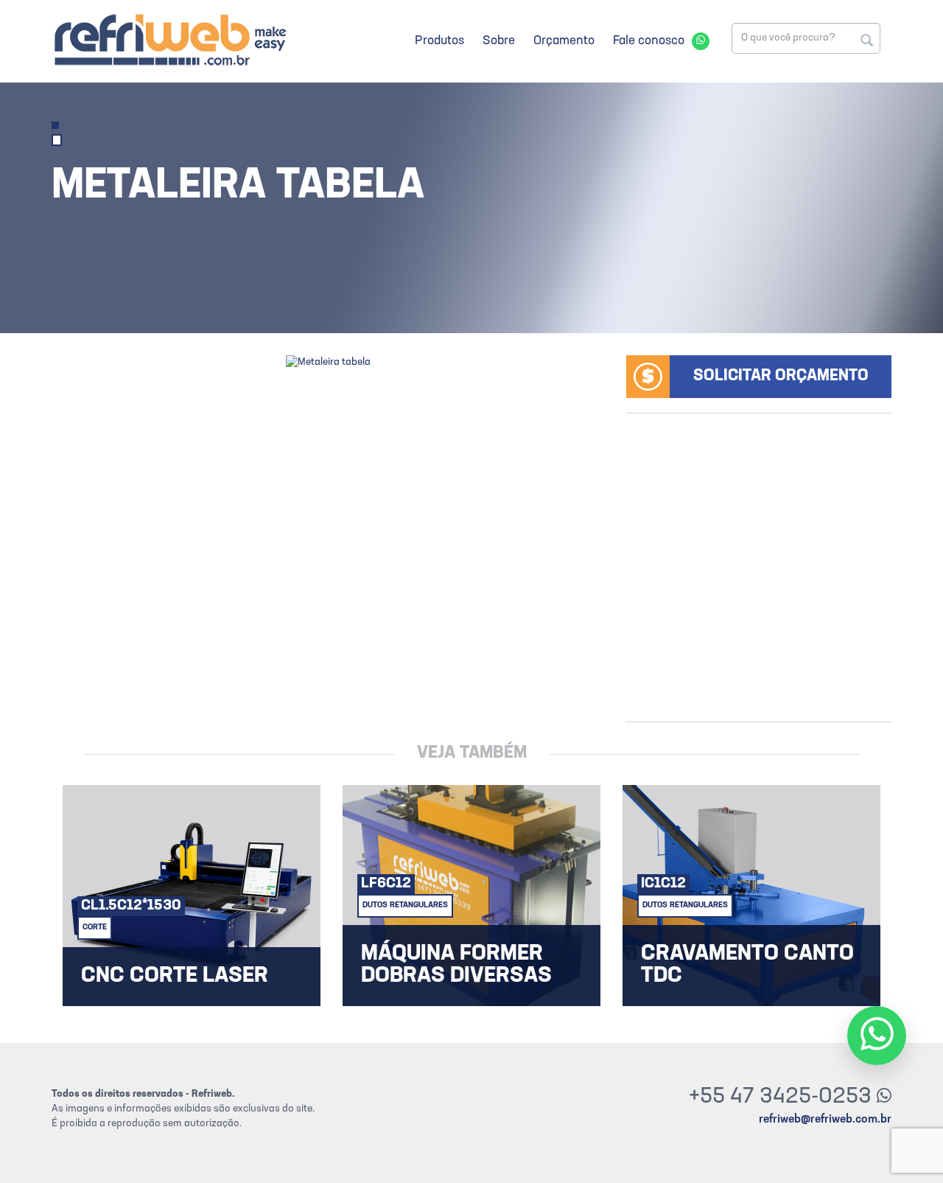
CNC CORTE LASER (174, 977)
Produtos (439, 41)
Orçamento (564, 41)
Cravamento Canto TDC (747, 965)
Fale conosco (648, 41)
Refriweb (169, 39)
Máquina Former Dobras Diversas (456, 965)
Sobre (499, 41)
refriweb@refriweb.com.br (825, 1120)
